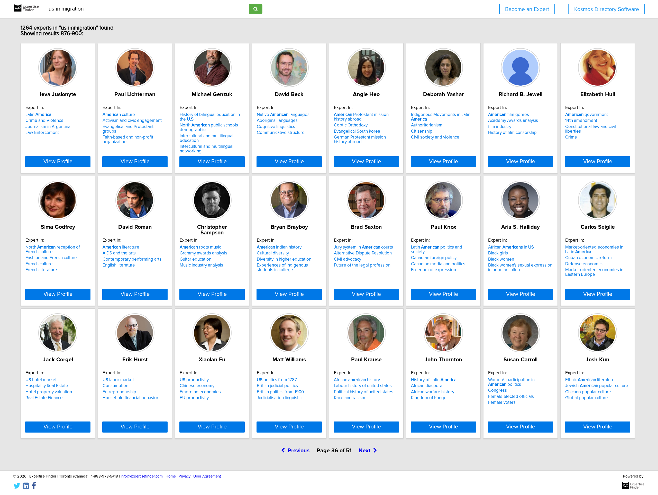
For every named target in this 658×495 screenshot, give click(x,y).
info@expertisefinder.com (142, 476)
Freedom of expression (433, 270)
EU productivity (194, 398)
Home (171, 476)
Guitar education (195, 259)
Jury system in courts (363, 247)
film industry (499, 126)
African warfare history (432, 392)
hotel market (41, 380)
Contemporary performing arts (132, 259)
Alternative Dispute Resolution (363, 253)
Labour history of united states (363, 385)
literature (121, 247)
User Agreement (207, 476)
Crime (571, 137)
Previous (298, 451)
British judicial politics (277, 385)
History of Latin (433, 380)
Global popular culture (586, 398)
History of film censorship (512, 132)
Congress (497, 390)
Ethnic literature (590, 380)
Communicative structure (281, 132)
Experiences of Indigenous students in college (282, 267)
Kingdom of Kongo (428, 398)
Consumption (115, 385)
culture (119, 114)
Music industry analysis (201, 265)
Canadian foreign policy (433, 257)
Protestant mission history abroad (361, 117)
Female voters (502, 402)
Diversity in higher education (284, 259)
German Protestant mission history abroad (360, 139)
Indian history (279, 247)
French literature (41, 270)
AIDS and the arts (119, 253)
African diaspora (426, 385)
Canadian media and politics (438, 264)
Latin (38, 114)
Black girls (498, 253)
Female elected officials (511, 396)
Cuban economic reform (588, 257)
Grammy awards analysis (203, 253)
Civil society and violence (435, 137)
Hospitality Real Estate (46, 385)
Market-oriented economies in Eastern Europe (594, 272)
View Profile (57, 161)
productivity (194, 380)
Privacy (184, 476)
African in (511, 247)
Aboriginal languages (277, 120)
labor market (118, 380)
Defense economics (584, 264)
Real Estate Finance (44, 398)
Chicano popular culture (588, 392)
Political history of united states (363, 392)
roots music (200, 247)
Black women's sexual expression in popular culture (520, 267)
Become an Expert (527, 9)
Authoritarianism (426, 125)
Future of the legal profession (362, 265)
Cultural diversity (273, 253)
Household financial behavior (130, 398)
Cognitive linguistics (276, 126)
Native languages (283, 114)
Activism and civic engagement (132, 120)
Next (364, 451)
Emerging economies (200, 392)
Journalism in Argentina (47, 126)
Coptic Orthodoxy (351, 125)
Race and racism (349, 398)
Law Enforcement (42, 132)
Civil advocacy (347, 259)
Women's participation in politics (511, 382)
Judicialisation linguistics (280, 398)
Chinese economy (197, 385)
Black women (501, 259)
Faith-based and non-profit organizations (128, 139)
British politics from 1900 (280, 392)
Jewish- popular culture (596, 385)
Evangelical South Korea (357, 131)
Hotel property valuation (48, 392)
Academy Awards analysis (513, 120)
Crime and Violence (44, 120)
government (586, 114)
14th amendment (581, 120)
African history (357, 380)
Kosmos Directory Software (606, 9)
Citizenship (421, 131)
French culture (39, 264)
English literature (119, 265)
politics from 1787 (277, 380)
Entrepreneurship (119, 392)
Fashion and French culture (51, 257)
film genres (508, 114)
